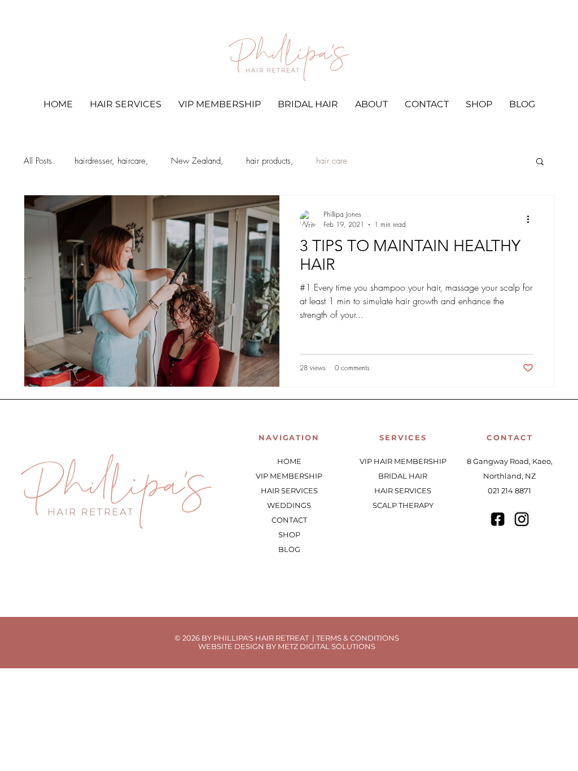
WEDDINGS (289, 505)
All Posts (38, 161)
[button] (540, 162)
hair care (331, 161)
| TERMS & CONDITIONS (355, 637)
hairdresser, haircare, (111, 161)
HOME (289, 461)
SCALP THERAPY (403, 505)
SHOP (289, 534)
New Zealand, (197, 161)
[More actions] (531, 219)
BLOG (289, 549)
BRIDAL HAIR (402, 475)
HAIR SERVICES (289, 490)
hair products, (270, 161)
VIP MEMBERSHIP (289, 475)
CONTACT (289, 519)
